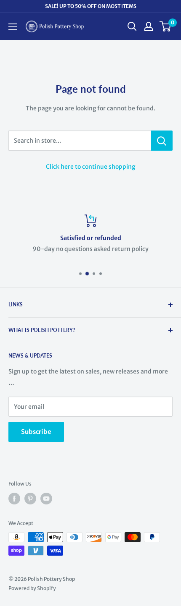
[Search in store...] (162, 141)
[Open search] (132, 26)
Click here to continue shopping (90, 166)
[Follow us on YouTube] (46, 498)
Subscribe (36, 432)
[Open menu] (12, 27)
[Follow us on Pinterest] (30, 498)
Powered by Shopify (32, 588)
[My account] (148, 26)
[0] (165, 26)
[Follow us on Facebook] (14, 498)
